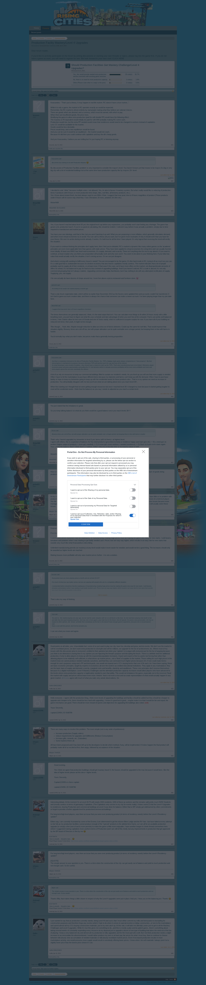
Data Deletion (89, 533)
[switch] (132, 490)
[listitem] (103, 484)
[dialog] (103, 492)
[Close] (144, 452)
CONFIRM (85, 524)
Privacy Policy (116, 533)
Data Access (103, 533)
